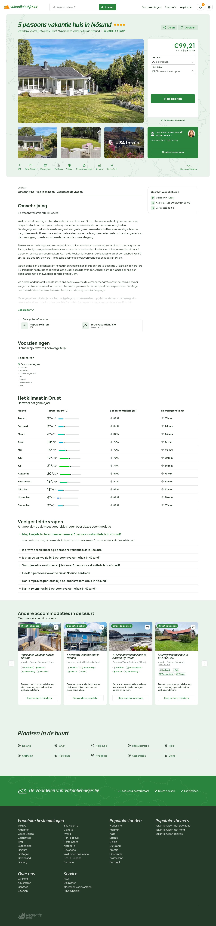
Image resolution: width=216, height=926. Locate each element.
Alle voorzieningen (188, 169)
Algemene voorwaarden (78, 887)
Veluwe (22, 825)
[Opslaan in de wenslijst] (56, 627)
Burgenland (24, 845)
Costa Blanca (26, 833)
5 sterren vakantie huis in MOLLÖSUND (173, 657)
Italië (112, 833)
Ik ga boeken (173, 98)
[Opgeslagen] (200, 7)
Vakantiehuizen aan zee (169, 833)
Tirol (20, 841)
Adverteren (24, 882)
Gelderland (24, 858)
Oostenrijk (116, 854)
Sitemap (23, 890)
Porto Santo (71, 841)
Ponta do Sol (71, 837)
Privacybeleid (72, 890)
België (113, 841)
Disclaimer (70, 882)
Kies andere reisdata (39, 697)
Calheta (68, 829)
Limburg (22, 850)
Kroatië (114, 850)
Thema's (170, 7)
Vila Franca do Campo (76, 854)
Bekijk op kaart (116, 31)
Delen (171, 27)
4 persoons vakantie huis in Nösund (37, 657)
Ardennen (23, 829)
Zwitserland (116, 858)
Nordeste (69, 845)
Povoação (70, 850)
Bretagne (23, 854)
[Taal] (209, 7)
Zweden (23, 31)
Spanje (114, 837)
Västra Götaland (39, 31)
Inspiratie (186, 7)
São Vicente (71, 825)
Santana (69, 862)
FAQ (66, 878)
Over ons (23, 878)
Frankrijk (114, 829)
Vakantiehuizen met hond (170, 829)
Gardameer (24, 837)
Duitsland (115, 845)
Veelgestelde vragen (70, 191)
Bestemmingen (151, 7)
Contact (23, 887)
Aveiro (67, 833)
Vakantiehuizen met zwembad (172, 825)
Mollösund (164, 664)
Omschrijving (26, 191)
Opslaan (190, 27)
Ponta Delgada (72, 858)
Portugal (115, 862)
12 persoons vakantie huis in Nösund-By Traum (129, 657)
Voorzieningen (45, 191)
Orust (53, 31)
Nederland (116, 825)
